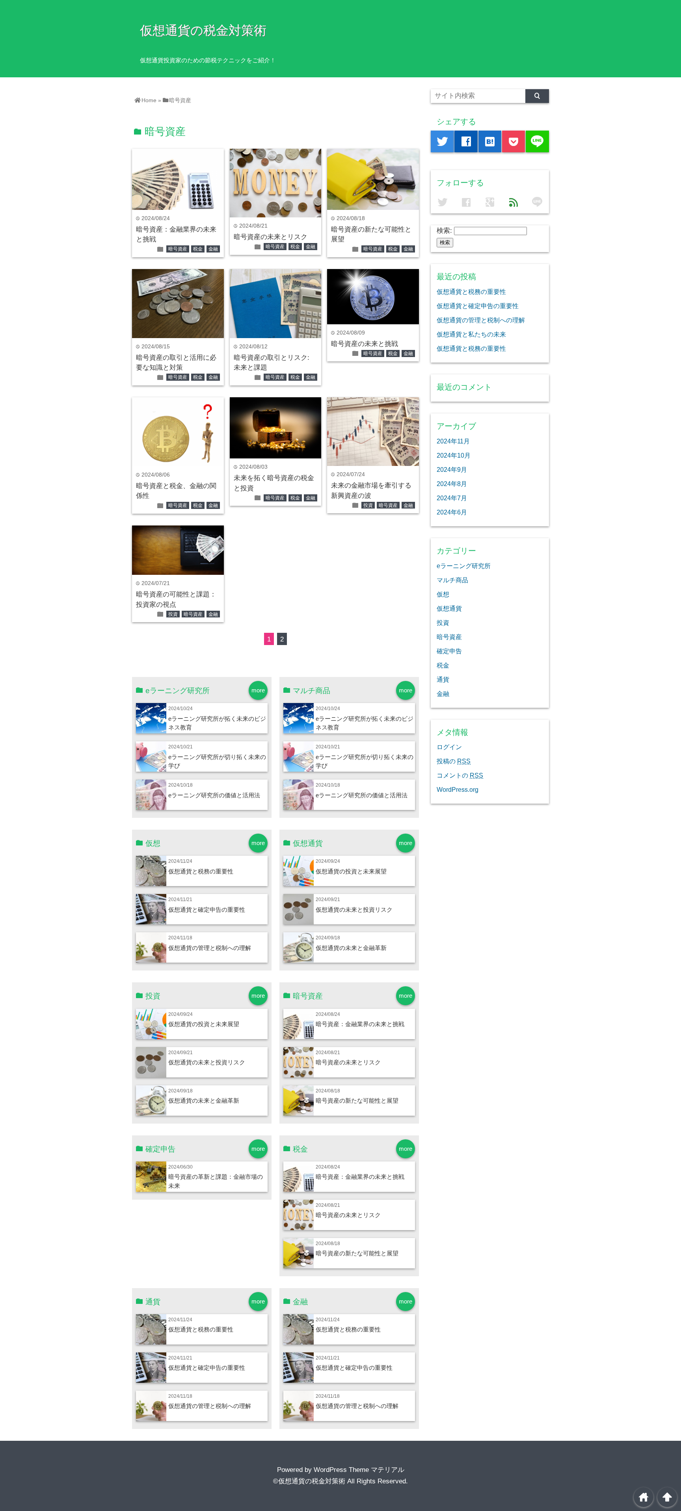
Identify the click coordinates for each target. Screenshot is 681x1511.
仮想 (443, 594)
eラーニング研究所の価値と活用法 (214, 795)
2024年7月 (452, 497)
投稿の (454, 761)
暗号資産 (177, 249)
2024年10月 (454, 455)
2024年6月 (452, 512)
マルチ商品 (452, 579)
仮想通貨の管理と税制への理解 (209, 947)
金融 (213, 249)
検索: (444, 230)
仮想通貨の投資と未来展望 (351, 871)
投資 (368, 505)
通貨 (443, 679)
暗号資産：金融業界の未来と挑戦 (360, 1024)
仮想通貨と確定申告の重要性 (206, 909)
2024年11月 (453, 441)
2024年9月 (452, 469)
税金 (198, 249)
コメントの (460, 775)
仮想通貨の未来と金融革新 (351, 947)
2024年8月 (452, 483)
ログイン (449, 746)
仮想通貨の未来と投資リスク (354, 909)
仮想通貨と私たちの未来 (471, 334)
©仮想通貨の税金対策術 (309, 1481)
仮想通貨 (449, 608)
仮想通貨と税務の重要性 (200, 871)
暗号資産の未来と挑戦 (364, 344)
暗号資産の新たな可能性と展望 (357, 1100)
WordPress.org (457, 789)
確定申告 (449, 651)
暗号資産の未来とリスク (270, 237)
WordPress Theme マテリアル (359, 1470)
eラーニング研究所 (464, 565)
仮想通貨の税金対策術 (203, 30)
